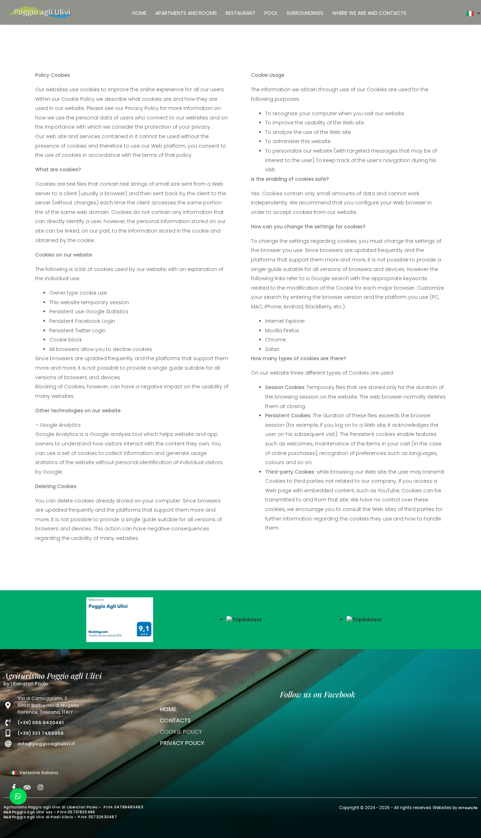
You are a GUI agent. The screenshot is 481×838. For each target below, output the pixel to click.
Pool (271, 13)
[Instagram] (40, 787)
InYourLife (467, 808)
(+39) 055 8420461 (41, 722)
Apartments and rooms (186, 13)
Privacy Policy (182, 743)
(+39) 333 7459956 (41, 733)
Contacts (175, 720)
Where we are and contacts (369, 13)
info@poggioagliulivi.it (46, 743)
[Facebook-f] (14, 787)
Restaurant (241, 13)
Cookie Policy (181, 732)
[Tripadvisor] (27, 787)
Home (139, 13)
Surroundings (305, 13)
